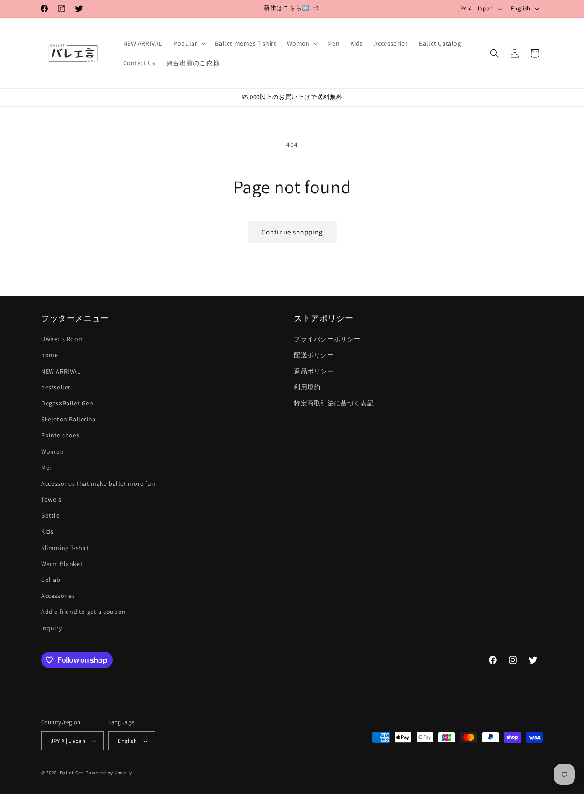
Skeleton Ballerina (68, 419)
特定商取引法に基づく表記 (334, 403)
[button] (188, 43)
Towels (51, 499)
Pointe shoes (60, 435)
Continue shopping (292, 232)
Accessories (58, 596)
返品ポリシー (314, 371)
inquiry (51, 628)
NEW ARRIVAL (61, 371)
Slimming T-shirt (65, 548)
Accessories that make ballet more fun (98, 483)
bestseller (56, 387)
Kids (47, 532)
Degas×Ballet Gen (67, 403)
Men (47, 467)
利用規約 (307, 387)
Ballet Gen (72, 773)
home (49, 355)
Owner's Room (62, 339)
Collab (51, 580)
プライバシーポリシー (327, 339)
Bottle (50, 516)
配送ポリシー (314, 355)
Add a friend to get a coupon (83, 612)
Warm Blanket (62, 564)
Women (52, 451)
